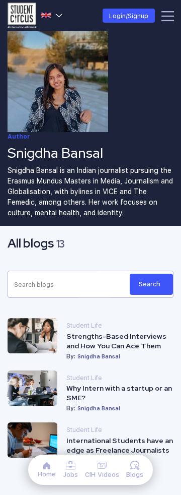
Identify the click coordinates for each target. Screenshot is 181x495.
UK (51, 16)
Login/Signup (128, 16)
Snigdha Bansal (98, 356)
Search (149, 283)
